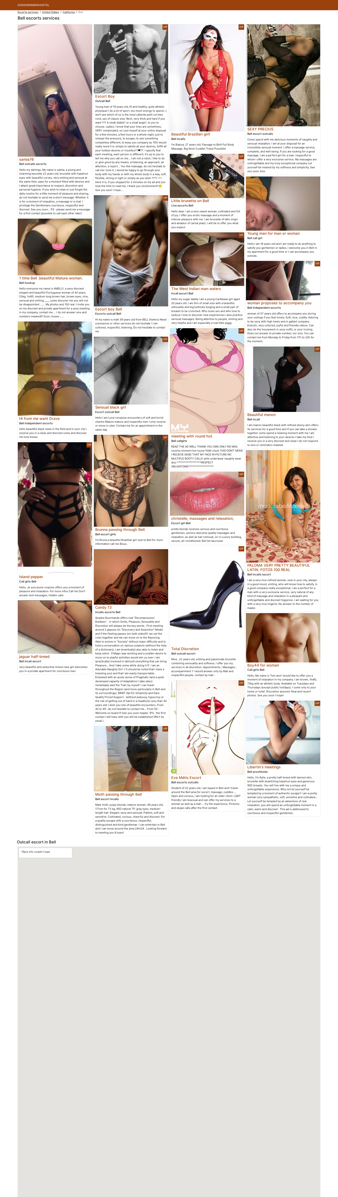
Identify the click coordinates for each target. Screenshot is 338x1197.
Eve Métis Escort (186, 777)
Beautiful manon (261, 414)
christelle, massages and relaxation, (202, 518)
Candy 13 (103, 607)
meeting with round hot (191, 436)
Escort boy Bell (108, 309)
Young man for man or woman (273, 233)
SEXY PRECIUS (260, 129)
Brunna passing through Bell (120, 529)
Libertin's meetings (264, 767)
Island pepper (31, 577)
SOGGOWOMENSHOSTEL (33, 5)
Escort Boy (105, 96)
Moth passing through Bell (118, 794)
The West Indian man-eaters (196, 288)
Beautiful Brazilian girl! (190, 134)
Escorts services (28, 12)
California (69, 12)
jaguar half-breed (34, 656)
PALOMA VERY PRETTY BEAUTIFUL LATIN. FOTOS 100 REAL (278, 567)
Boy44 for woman (263, 665)
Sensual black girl (110, 407)
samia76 (26, 159)
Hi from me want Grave (39, 418)
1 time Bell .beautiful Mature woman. (51, 278)
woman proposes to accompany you (279, 303)
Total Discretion (185, 649)
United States (50, 12)
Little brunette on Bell (190, 201)
